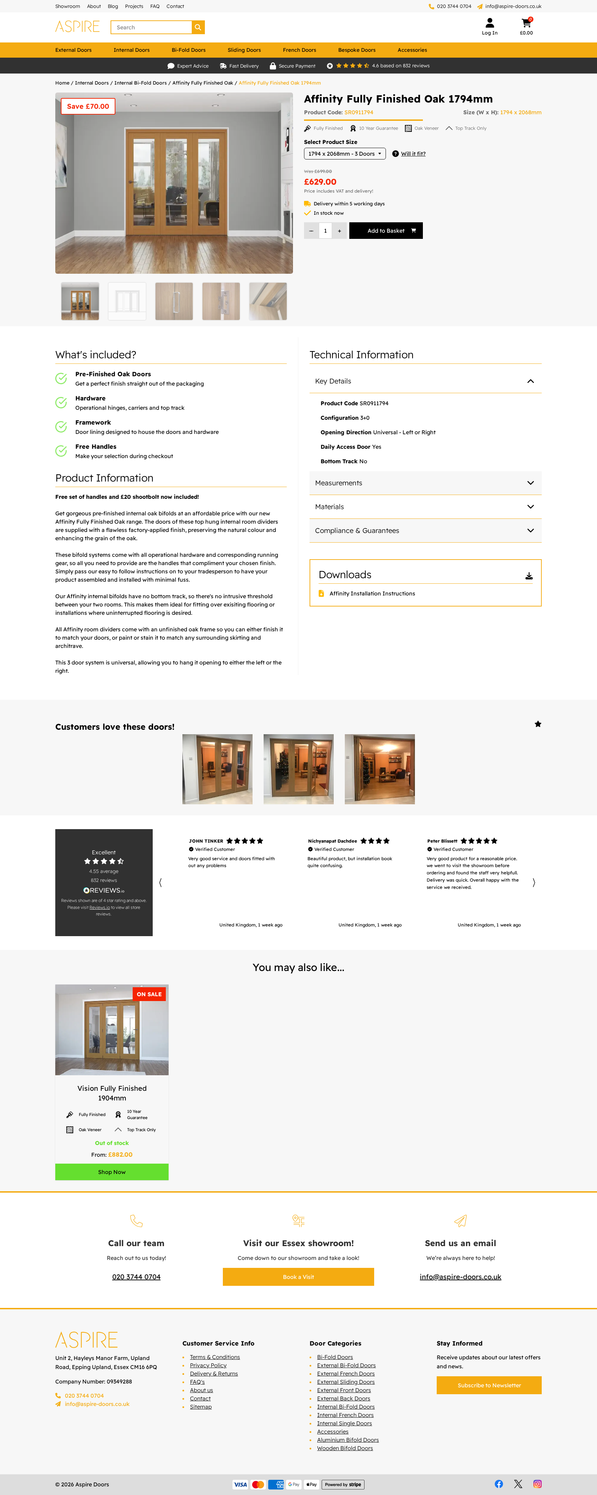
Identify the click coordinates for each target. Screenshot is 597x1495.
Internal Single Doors (344, 1423)
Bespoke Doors (357, 50)
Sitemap (201, 1406)
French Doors (299, 50)
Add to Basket (386, 230)
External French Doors (346, 1373)
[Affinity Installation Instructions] (324, 593)
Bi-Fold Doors (189, 50)
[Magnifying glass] (198, 27)
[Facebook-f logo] (499, 1484)
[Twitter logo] (518, 1484)
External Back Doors (343, 1398)
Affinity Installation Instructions (372, 593)
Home (62, 83)
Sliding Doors (244, 50)
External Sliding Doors (346, 1381)
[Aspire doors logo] (77, 27)
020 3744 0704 (454, 6)
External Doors (73, 50)
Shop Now (112, 1171)
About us (201, 1390)
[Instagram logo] (537, 1484)
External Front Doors (344, 1390)
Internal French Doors (345, 1414)
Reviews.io (99, 907)
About (94, 6)
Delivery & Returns (214, 1373)
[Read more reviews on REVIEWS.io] (104, 890)
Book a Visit (298, 1276)
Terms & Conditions (215, 1356)
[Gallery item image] (217, 769)
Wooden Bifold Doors (345, 1448)
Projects (134, 6)
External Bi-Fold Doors (346, 1365)
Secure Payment (297, 66)
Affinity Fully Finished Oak (202, 83)
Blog (113, 6)
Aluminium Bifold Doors (348, 1439)
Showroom (67, 6)
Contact (175, 6)
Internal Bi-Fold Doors (140, 83)
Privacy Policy (208, 1365)
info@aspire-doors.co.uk (513, 6)
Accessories (412, 50)
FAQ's (197, 1381)
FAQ (155, 6)
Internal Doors (132, 50)
